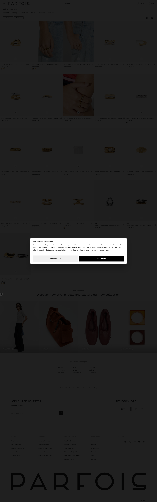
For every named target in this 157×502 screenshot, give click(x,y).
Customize (54, 259)
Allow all (101, 258)
